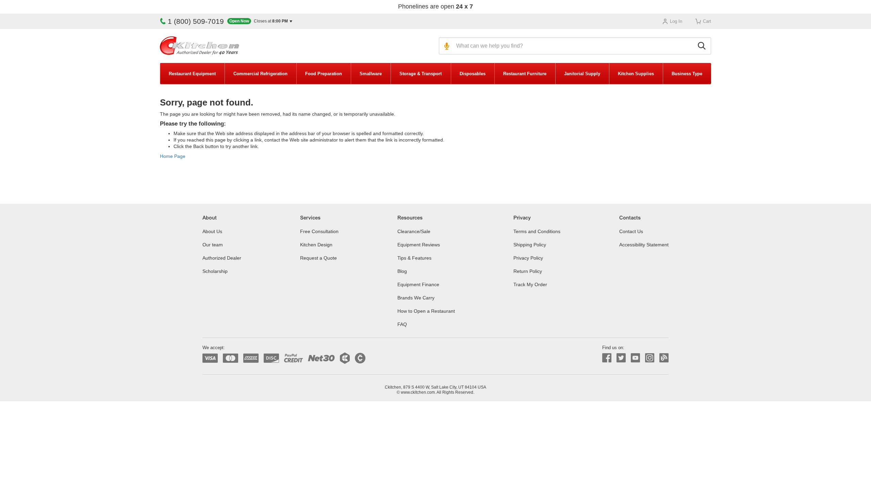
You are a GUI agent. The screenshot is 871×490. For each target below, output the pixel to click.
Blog (402, 271)
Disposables (473, 73)
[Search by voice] (446, 45)
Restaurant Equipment (192, 73)
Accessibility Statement (644, 244)
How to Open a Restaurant (426, 311)
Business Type (687, 73)
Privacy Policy (528, 258)
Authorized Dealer (221, 258)
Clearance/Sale (413, 231)
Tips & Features (414, 258)
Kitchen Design (316, 244)
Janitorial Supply (582, 73)
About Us (212, 231)
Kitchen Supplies (636, 73)
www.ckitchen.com (418, 392)
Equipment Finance (418, 284)
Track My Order (530, 284)
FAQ (402, 324)
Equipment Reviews (418, 244)
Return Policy (527, 271)
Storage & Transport (420, 73)
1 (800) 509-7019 (196, 21)
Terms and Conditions (536, 231)
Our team (212, 244)
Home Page (172, 156)
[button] (259, 21)
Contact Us (631, 231)
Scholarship (215, 271)
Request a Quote (318, 258)
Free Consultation (319, 231)
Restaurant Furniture (524, 73)
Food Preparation (323, 73)
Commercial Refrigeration (260, 73)
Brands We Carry (415, 297)
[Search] (702, 45)
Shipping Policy (529, 244)
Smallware (371, 73)
